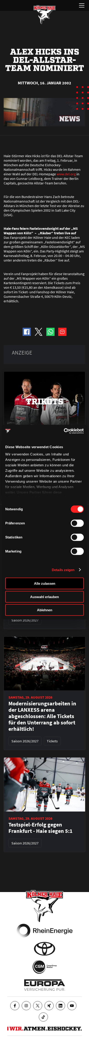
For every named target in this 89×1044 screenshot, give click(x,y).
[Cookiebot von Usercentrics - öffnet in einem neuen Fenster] (64, 431)
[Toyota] (45, 949)
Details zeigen (63, 570)
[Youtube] (71, 1005)
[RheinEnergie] (45, 930)
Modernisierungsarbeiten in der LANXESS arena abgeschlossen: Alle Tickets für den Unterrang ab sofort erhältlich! (42, 716)
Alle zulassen (44, 583)
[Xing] (49, 1005)
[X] (37, 1005)
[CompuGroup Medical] (45, 967)
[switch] (77, 523)
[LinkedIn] (60, 1005)
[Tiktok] (43, 1017)
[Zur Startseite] (44, 14)
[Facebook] (14, 1005)
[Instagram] (26, 1005)
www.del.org (66, 174)
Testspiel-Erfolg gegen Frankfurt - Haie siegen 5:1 (40, 828)
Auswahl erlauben (44, 597)
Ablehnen (44, 610)
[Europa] (45, 985)
